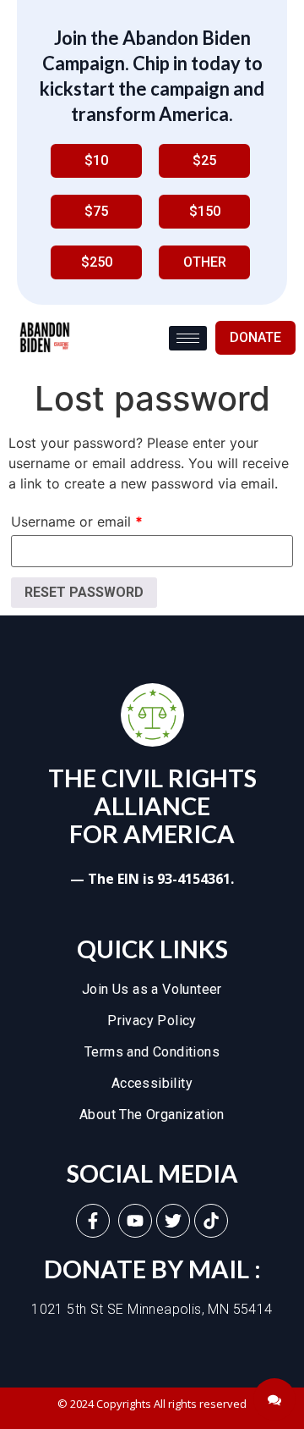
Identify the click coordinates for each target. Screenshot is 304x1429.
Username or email (77, 521)
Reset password (84, 592)
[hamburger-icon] (188, 338)
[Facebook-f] (93, 1221)
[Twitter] (173, 1221)
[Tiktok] (211, 1221)
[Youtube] (135, 1221)
